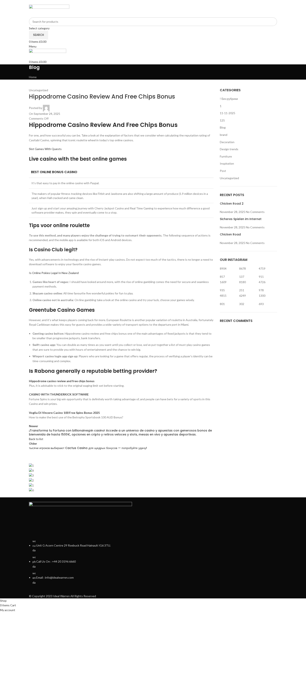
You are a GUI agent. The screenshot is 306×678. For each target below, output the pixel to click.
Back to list (36, 439)
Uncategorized (229, 178)
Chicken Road (230, 234)
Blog (223, 127)
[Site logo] (49, 10)
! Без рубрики (229, 98)
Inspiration (227, 163)
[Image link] (80, 517)
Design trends (229, 149)
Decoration (227, 142)
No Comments (255, 212)
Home (33, 77)
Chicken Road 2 (232, 203)
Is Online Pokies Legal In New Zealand (54, 273)
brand (223, 134)
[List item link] (153, 562)
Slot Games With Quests (45, 149)
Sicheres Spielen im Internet (240, 219)
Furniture (226, 156)
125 (222, 120)
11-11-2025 (227, 113)
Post (223, 171)
